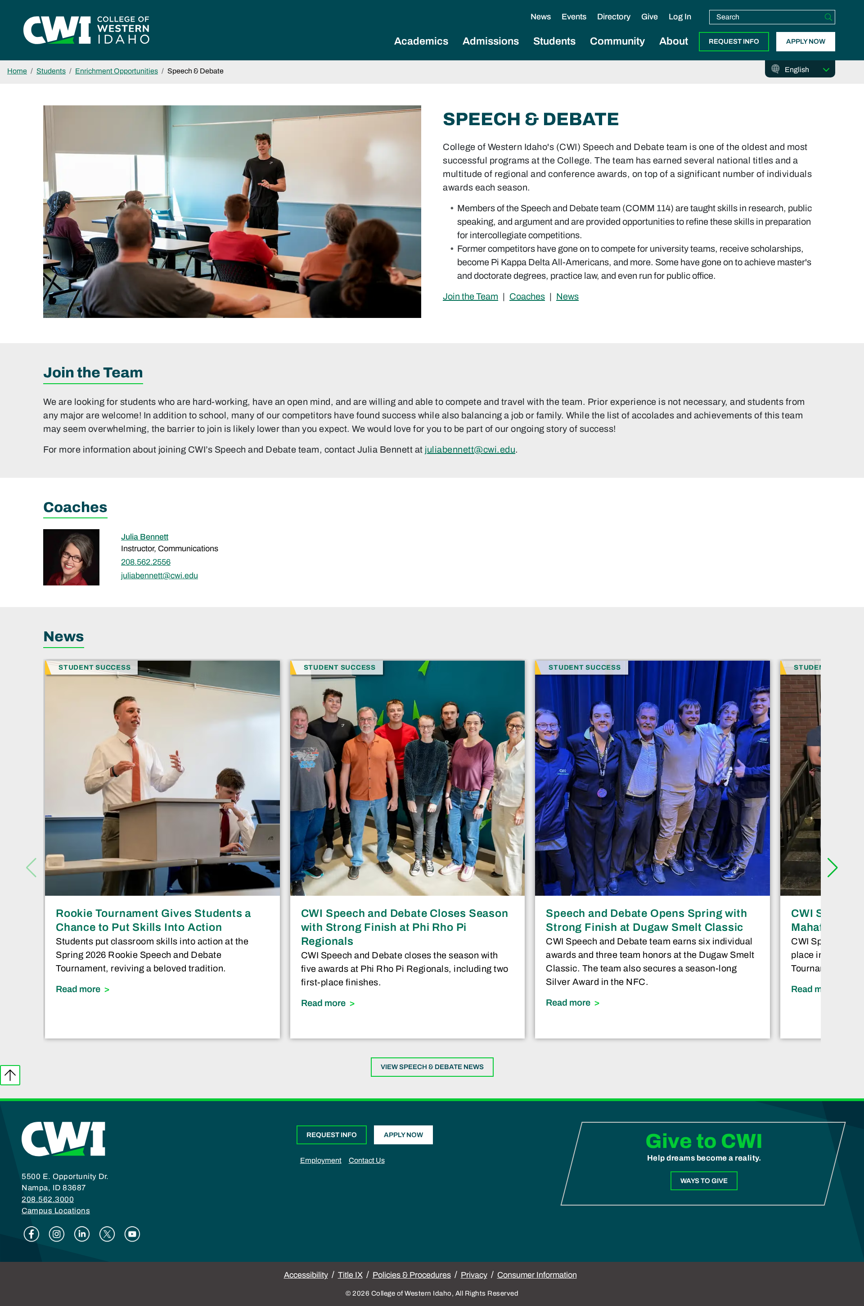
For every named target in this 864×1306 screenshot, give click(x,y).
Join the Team (470, 296)
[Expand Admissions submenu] (491, 51)
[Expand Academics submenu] (421, 51)
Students (554, 41)
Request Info (734, 41)
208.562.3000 (48, 1199)
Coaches (527, 296)
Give (649, 16)
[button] (833, 868)
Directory (613, 16)
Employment (321, 1160)
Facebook (31, 1234)
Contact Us (367, 1160)
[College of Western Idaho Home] (86, 30)
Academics (421, 41)
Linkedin (82, 1234)
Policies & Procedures (412, 1274)
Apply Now (805, 41)
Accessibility (306, 1274)
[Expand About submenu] (674, 51)
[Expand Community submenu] (617, 51)
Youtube (132, 1234)
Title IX (350, 1274)
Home (17, 71)
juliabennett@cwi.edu (470, 449)
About (673, 41)
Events (574, 16)
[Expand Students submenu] (554, 51)
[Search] (828, 17)
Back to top (10, 1075)
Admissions (491, 41)
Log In (680, 16)
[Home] (63, 1138)
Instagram (57, 1234)
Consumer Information (537, 1274)
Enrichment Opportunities (116, 71)
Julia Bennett (144, 536)
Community (617, 41)
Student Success (94, 667)
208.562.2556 (146, 562)
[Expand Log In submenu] (680, 26)
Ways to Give (704, 1180)
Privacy (474, 1274)
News (541, 16)
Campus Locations (56, 1210)
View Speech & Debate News (432, 1066)
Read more (162, 989)
